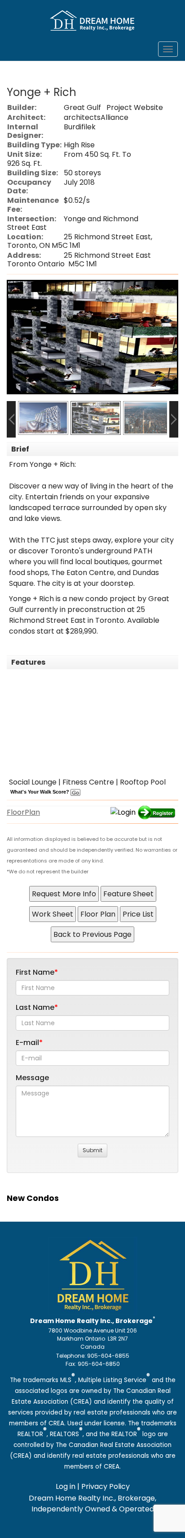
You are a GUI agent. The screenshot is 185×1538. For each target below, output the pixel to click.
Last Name (35, 1007)
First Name (35, 972)
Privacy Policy (105, 1486)
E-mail (27, 1042)
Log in (65, 1486)
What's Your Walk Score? (40, 791)
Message (32, 1077)
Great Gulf (82, 107)
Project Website (134, 107)
